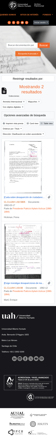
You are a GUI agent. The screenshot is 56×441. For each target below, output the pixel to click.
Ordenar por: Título (11, 129)
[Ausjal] (17, 415)
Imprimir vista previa (14, 123)
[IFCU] (15, 432)
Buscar (43, 45)
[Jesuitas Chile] (17, 424)
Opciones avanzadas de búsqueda (25, 115)
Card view (33, 123)
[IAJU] (38, 415)
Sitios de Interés (29, 15)
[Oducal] (38, 432)
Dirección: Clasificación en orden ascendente (22, 134)
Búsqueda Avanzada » (28, 53)
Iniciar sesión (40, 22)
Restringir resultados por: (28, 78)
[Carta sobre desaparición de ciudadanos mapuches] (24, 197)
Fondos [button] (47, 15)
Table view (48, 123)
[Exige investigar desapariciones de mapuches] (24, 283)
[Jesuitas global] (39, 424)
